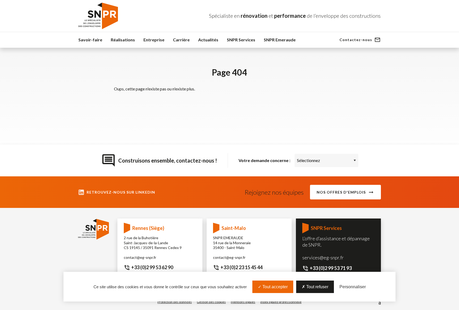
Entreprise (153, 39)
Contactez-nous (355, 39)
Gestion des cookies (211, 302)
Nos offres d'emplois (341, 192)
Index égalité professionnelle (280, 302)
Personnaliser (352, 287)
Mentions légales (243, 302)
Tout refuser (316, 287)
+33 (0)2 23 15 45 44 (241, 267)
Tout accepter (274, 287)
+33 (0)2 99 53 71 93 (331, 268)
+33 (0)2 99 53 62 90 (152, 267)
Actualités (208, 39)
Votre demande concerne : (264, 160)
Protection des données (175, 302)
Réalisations (123, 39)
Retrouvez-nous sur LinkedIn (121, 192)
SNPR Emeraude (280, 39)
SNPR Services (241, 39)
